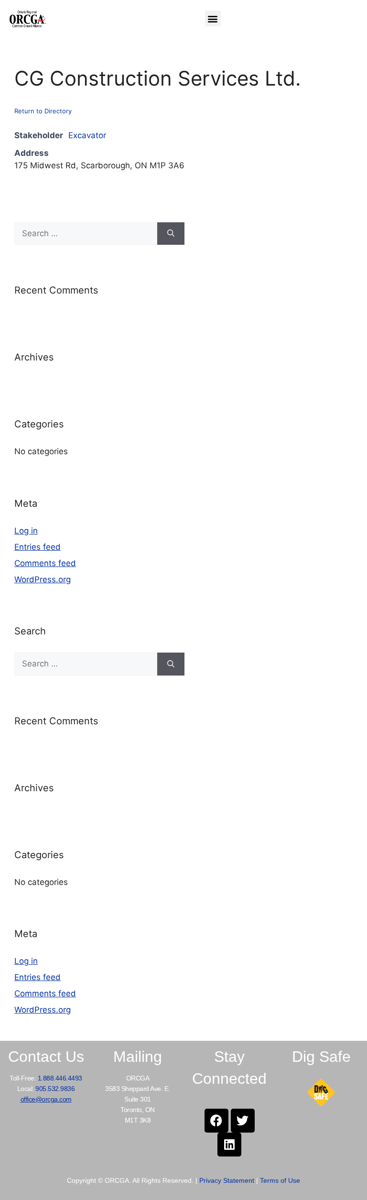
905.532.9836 (55, 1088)
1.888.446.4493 (60, 1078)
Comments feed (45, 563)
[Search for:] (85, 233)
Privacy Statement (226, 1180)
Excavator (87, 135)
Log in (26, 530)
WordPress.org (42, 579)
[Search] (170, 233)
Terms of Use (280, 1180)
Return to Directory (43, 111)
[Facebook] (216, 1121)
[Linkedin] (229, 1144)
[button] (213, 18)
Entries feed (37, 547)
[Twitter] (243, 1121)
